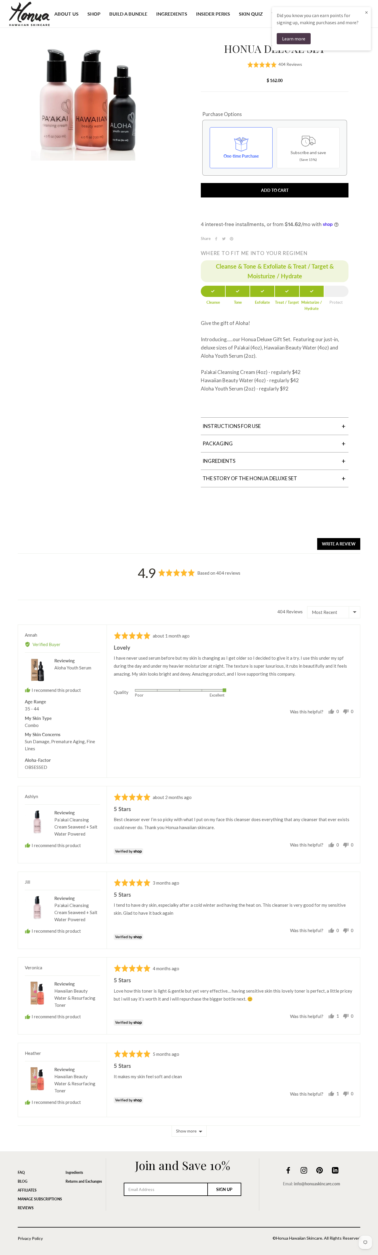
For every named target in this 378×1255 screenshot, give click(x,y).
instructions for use (274, 426)
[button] (274, 64)
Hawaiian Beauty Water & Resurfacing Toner (74, 998)
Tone (238, 302)
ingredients (274, 461)
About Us (66, 14)
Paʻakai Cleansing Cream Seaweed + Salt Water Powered (75, 826)
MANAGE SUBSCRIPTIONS (40, 1199)
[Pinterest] (231, 239)
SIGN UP (224, 1189)
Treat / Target (287, 302)
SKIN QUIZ (251, 14)
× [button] (366, 12)
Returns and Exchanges (84, 1181)
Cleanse (213, 302)
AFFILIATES (27, 1190)
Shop (93, 14)
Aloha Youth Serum (72, 667)
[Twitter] (224, 239)
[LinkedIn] (335, 1169)
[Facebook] (216, 239)
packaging (274, 443)
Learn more (293, 39)
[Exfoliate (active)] (262, 291)
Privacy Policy (30, 1238)
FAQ (21, 1172)
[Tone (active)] (238, 291)
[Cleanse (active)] (213, 291)
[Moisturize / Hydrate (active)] (312, 291)
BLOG (22, 1181)
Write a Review (339, 543)
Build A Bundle (128, 14)
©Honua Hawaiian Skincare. (298, 1238)
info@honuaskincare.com (317, 1183)
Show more (186, 1130)
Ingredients (171, 14)
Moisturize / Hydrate (311, 305)
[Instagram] (304, 1169)
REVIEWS (26, 1208)
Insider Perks (213, 14)
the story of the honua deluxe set (274, 478)
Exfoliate (262, 302)
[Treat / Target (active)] (287, 291)
